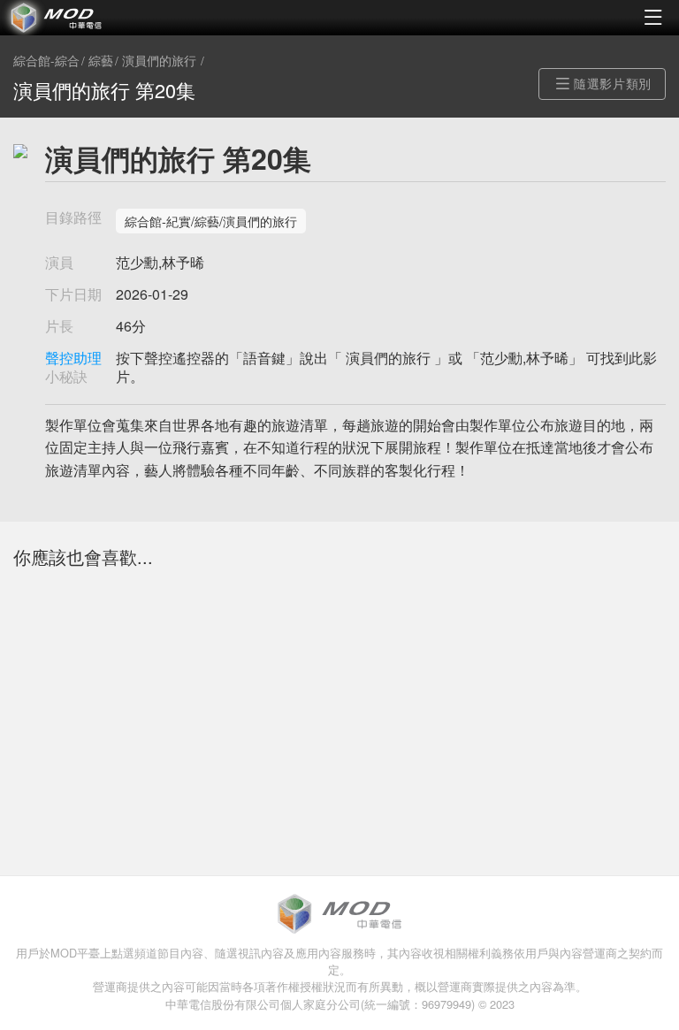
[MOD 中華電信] (170, 17)
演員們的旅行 (159, 61)
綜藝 (100, 61)
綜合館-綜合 (46, 61)
